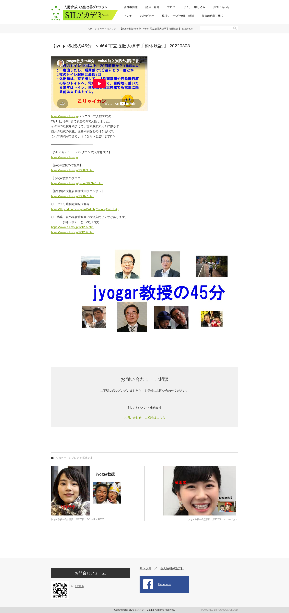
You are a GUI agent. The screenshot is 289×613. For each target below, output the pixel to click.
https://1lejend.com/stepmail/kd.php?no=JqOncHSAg (85, 209)
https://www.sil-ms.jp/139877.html (72, 196)
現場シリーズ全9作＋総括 (178, 15)
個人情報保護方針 (172, 568)
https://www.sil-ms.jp (64, 116)
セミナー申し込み (194, 7)
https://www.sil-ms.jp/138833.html (72, 170)
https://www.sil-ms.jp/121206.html (72, 232)
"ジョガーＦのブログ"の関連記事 (74, 457)
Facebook (164, 584)
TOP (89, 28)
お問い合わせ (221, 7)
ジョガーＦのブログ (105, 28)
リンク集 (145, 568)
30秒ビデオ (147, 15)
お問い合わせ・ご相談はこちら (144, 417)
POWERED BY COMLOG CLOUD (219, 609)
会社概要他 (131, 7)
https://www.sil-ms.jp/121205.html (72, 227)
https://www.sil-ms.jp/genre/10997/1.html (77, 183)
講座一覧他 (152, 7)
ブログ (171, 7)
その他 (128, 15)
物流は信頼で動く (213, 15)
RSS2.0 (79, 586)
